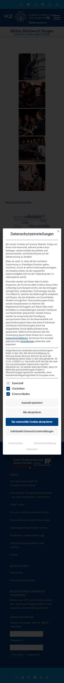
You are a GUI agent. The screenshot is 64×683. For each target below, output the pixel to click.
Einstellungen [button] (27, 341)
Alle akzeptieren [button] (32, 412)
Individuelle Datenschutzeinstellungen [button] (32, 431)
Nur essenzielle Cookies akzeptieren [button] (32, 421)
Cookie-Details (15, 443)
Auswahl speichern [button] (32, 402)
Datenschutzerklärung (17, 338)
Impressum (32, 449)
